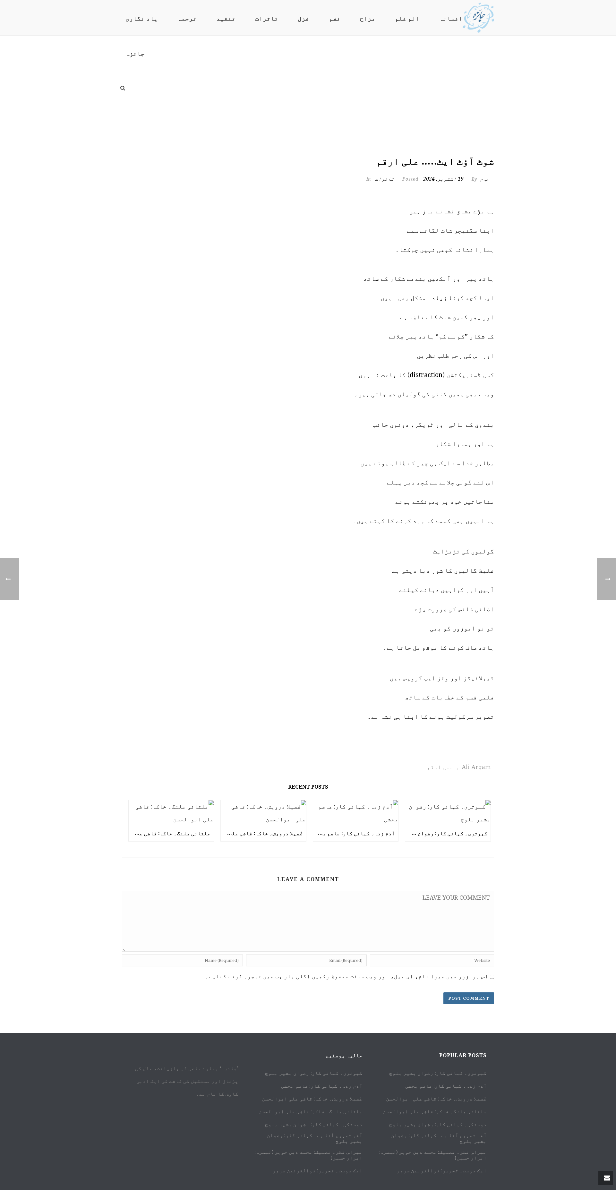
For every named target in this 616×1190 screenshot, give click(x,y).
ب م (484, 179)
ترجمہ (187, 18)
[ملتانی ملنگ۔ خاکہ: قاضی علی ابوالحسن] (171, 813)
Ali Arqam (476, 767)
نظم (334, 18)
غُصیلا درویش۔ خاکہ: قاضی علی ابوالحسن (262, 833)
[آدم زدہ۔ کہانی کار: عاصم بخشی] (355, 813)
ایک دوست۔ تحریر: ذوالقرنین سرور (318, 1171)
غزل (303, 18)
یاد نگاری (141, 18)
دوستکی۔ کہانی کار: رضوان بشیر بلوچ (314, 1124)
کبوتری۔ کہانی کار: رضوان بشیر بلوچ (446, 833)
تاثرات (266, 18)
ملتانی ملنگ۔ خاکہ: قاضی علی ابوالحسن (170, 833)
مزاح (367, 18)
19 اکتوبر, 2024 (443, 179)
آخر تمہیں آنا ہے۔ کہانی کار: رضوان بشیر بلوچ (315, 1138)
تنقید (225, 18)
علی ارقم (440, 767)
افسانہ (450, 18)
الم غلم (407, 18)
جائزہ (135, 53)
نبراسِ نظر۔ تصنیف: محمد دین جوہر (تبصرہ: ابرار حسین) (308, 1155)
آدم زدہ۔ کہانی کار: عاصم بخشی (354, 833)
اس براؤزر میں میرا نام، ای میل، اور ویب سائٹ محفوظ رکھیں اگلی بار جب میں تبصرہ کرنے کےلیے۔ (346, 976)
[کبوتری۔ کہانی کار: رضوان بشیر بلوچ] (448, 813)
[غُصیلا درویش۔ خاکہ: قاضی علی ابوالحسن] (263, 813)
